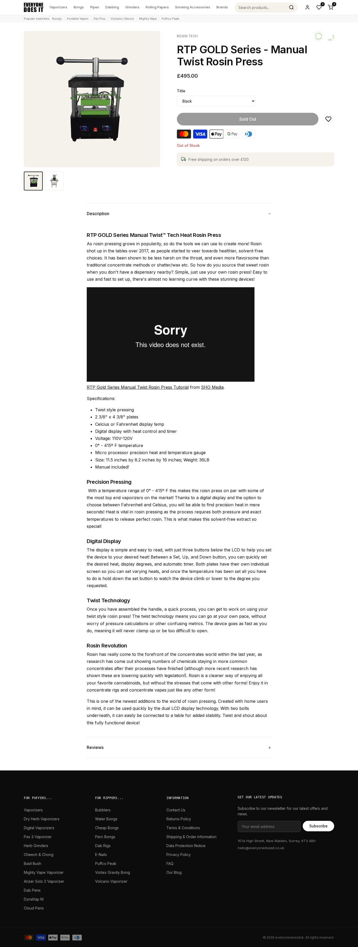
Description (98, 213)
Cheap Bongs (107, 828)
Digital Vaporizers (39, 828)
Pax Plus (100, 18)
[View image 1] (33, 181)
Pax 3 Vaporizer (38, 836)
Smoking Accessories (192, 7)
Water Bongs (106, 819)
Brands (222, 7)
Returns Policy (178, 819)
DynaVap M (34, 899)
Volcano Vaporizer (111, 881)
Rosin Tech (187, 36)
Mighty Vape (148, 18)
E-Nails (101, 854)
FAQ (169, 863)
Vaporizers (58, 7)
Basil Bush (32, 863)
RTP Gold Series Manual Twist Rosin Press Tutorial (138, 387)
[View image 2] (54, 181)
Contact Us (175, 810)
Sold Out (247, 119)
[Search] (291, 7)
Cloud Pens (34, 908)
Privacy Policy (178, 854)
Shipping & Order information (191, 836)
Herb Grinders (36, 845)
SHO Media (212, 387)
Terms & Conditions (183, 828)
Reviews (95, 747)
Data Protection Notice (185, 845)
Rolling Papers (157, 7)
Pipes (94, 7)
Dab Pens (32, 890)
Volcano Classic (122, 18)
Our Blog (174, 872)
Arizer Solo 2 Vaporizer (44, 881)
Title (181, 91)
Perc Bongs (105, 836)
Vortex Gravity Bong (112, 872)
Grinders (132, 7)
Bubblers (103, 810)
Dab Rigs (103, 845)
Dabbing (112, 7)
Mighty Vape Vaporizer (44, 872)
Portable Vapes (78, 18)
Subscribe (318, 826)
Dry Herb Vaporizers (41, 819)
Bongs (79, 7)
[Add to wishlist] (328, 119)
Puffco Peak (170, 18)
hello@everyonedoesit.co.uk (261, 848)
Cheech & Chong (38, 854)
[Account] (307, 7)
